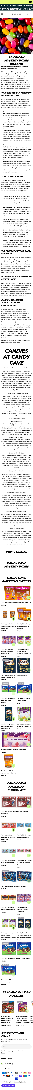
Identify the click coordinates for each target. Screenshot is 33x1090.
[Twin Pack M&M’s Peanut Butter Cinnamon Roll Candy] (8, 825)
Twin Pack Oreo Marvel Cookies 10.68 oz (13, 886)
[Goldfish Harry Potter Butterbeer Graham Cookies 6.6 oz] (8, 714)
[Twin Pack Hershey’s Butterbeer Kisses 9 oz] (8, 897)
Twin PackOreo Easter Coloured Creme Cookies (8, 700)
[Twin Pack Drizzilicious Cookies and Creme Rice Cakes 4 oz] (8, 614)
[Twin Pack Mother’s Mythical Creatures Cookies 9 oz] (8, 639)
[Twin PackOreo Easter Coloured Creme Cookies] (8, 688)
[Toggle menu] (2, 14)
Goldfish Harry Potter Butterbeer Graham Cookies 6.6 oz (7, 726)
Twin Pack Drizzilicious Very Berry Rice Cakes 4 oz (16, 602)
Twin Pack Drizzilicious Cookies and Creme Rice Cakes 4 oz (8, 626)
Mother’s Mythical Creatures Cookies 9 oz (13, 749)
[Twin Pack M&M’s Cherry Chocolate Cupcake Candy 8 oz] (16, 802)
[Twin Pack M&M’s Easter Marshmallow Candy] (24, 825)
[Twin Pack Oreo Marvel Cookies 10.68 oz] (16, 876)
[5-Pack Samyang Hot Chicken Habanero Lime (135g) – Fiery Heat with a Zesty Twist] (23, 1007)
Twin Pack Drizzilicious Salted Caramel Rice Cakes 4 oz (24, 626)
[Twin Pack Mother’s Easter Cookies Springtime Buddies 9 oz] (24, 639)
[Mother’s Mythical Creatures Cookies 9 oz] (16, 739)
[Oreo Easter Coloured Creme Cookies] (24, 688)
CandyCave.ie (20, 533)
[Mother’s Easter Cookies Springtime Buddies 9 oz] (24, 714)
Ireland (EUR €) (8, 1064)
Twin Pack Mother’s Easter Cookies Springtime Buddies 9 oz (24, 652)
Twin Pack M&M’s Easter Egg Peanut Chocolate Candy (24, 863)
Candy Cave (9, 1082)
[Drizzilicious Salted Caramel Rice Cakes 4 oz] (8, 761)
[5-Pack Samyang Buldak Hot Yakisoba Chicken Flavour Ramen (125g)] (8, 1007)
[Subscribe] (30, 1046)
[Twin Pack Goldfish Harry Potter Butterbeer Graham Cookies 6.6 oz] (16, 665)
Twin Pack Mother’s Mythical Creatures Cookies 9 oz (7, 652)
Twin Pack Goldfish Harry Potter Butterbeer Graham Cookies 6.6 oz (24, 935)
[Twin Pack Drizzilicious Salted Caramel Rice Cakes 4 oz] (24, 614)
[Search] (27, 14)
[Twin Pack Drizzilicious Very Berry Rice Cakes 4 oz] (16, 593)
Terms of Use (21, 1051)
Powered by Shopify (20, 1082)
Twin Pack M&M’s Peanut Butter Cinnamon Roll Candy (8, 837)
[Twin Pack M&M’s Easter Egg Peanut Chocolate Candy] (24, 851)
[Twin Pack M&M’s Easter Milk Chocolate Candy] (8, 851)
